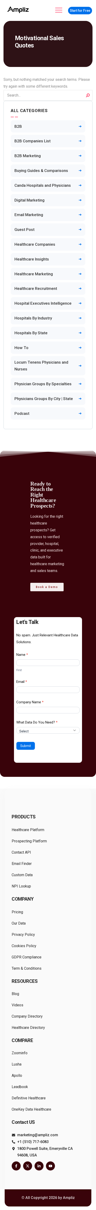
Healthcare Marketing (33, 274)
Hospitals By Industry (33, 318)
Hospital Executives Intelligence (43, 303)
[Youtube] (50, 1166)
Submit (25, 746)
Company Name (30, 702)
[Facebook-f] (16, 1166)
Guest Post (24, 229)
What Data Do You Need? (37, 722)
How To (21, 347)
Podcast (21, 413)
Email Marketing (28, 214)
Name (22, 655)
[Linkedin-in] (39, 1166)
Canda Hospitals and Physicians (42, 185)
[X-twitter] (27, 1166)
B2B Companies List (32, 141)
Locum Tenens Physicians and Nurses (41, 365)
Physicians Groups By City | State (43, 398)
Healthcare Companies (34, 244)
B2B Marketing (27, 155)
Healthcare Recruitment (35, 288)
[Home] (18, 9)
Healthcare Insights (31, 259)
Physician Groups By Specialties (43, 383)
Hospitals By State (31, 333)
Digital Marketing (29, 200)
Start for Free (80, 10)
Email (21, 682)
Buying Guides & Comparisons (41, 170)
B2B (18, 126)
